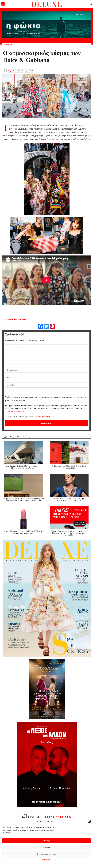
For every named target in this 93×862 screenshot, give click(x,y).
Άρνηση (46, 847)
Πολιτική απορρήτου (44, 416)
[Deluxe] (46, 6)
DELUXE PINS (8, 44)
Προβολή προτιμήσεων (46, 854)
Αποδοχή (46, 841)
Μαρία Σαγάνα (13, 71)
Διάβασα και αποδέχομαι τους (31, 416)
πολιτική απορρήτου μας (17, 411)
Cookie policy (45, 859)
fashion (17, 319)
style (24, 319)
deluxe (10, 319)
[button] (89, 821)
